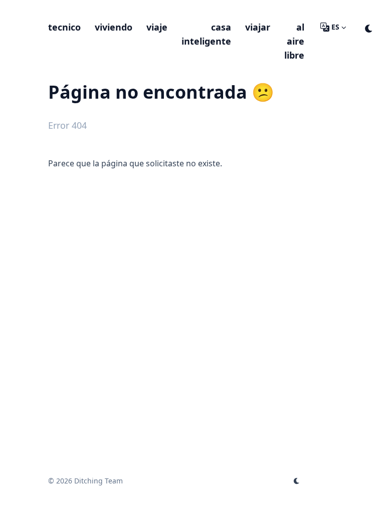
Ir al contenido (87, 9)
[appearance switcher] (368, 27)
